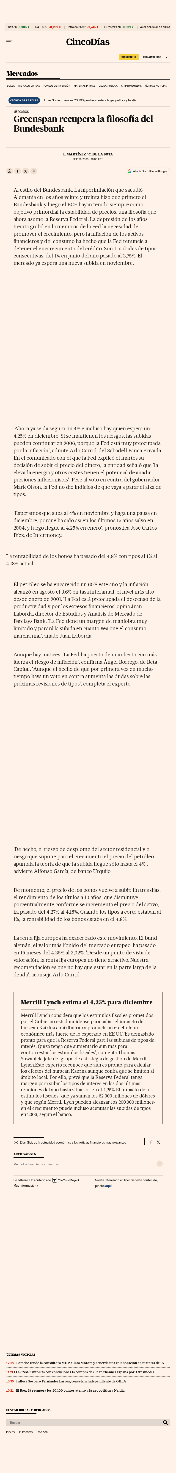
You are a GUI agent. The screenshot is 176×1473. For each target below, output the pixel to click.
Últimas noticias (156, 85)
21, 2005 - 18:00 (87, 159)
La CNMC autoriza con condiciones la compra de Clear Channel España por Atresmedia (85, 1372)
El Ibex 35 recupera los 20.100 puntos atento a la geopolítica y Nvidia (89, 100)
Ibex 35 (12, 27)
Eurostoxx (26, 1432)
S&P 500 (41, 27)
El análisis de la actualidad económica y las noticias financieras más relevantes (73, 1142)
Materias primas (84, 85)
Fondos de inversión (57, 85)
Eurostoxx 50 (112, 27)
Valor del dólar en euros (155, 27)
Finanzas (53, 1164)
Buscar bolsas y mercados (28, 1410)
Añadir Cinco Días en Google (150, 171)
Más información (25, 1185)
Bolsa (11, 85)
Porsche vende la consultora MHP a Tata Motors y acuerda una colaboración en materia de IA (90, 1363)
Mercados (22, 73)
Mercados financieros (28, 1164)
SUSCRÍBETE (129, 57)
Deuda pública (108, 85)
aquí (108, 1186)
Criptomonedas (131, 85)
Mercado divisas (29, 85)
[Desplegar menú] (9, 41)
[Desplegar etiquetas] (160, 1164)
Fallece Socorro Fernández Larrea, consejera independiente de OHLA (71, 1381)
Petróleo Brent (76, 27)
